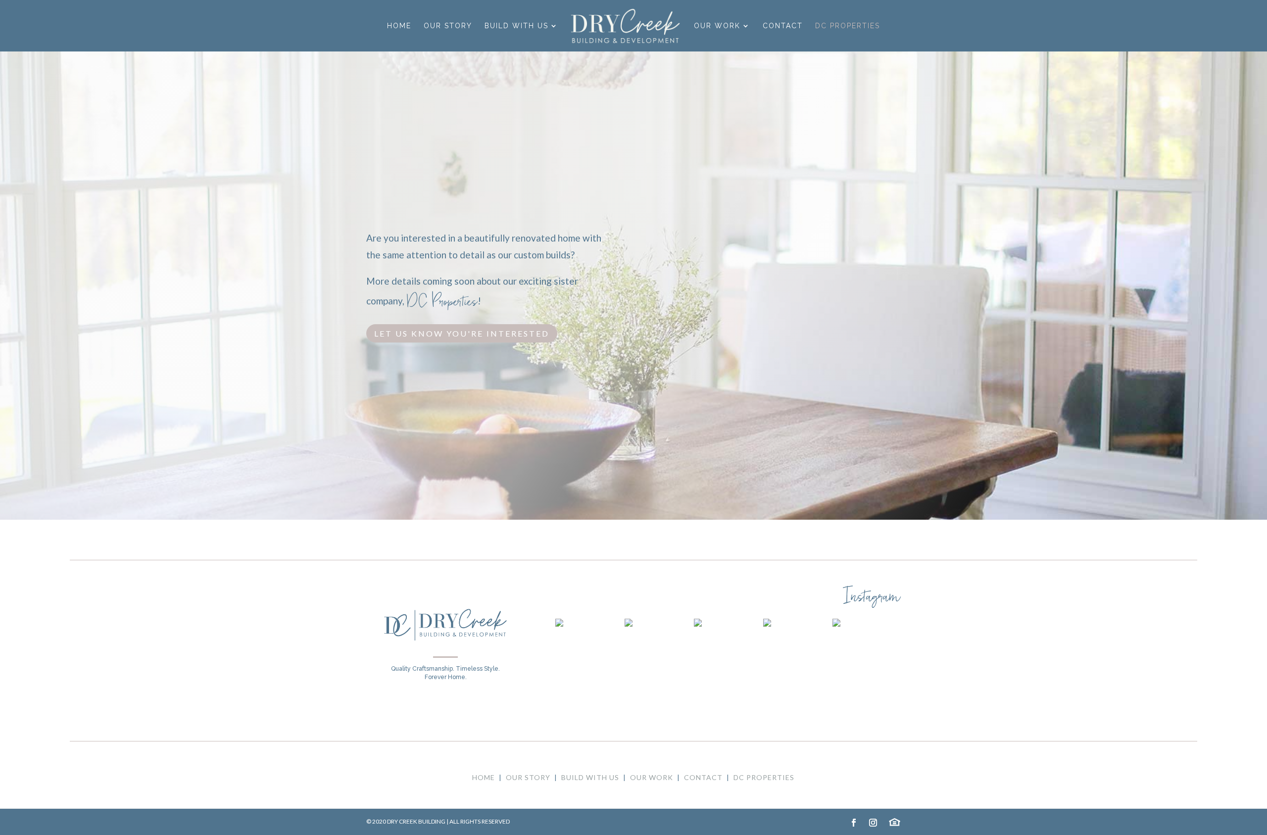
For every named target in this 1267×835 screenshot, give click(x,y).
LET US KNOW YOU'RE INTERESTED (461, 333)
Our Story (448, 26)
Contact (783, 26)
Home (399, 26)
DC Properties (847, 26)
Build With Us (516, 26)
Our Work (717, 26)
